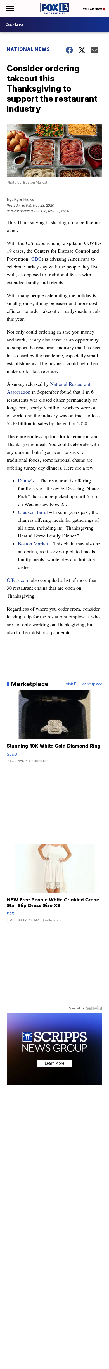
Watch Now (93, 8)
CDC (36, 258)
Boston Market (33, 543)
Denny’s (26, 480)
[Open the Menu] (9, 8)
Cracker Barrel (33, 512)
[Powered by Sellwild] (94, 1008)
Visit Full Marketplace (84, 684)
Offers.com (18, 580)
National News (28, 49)
